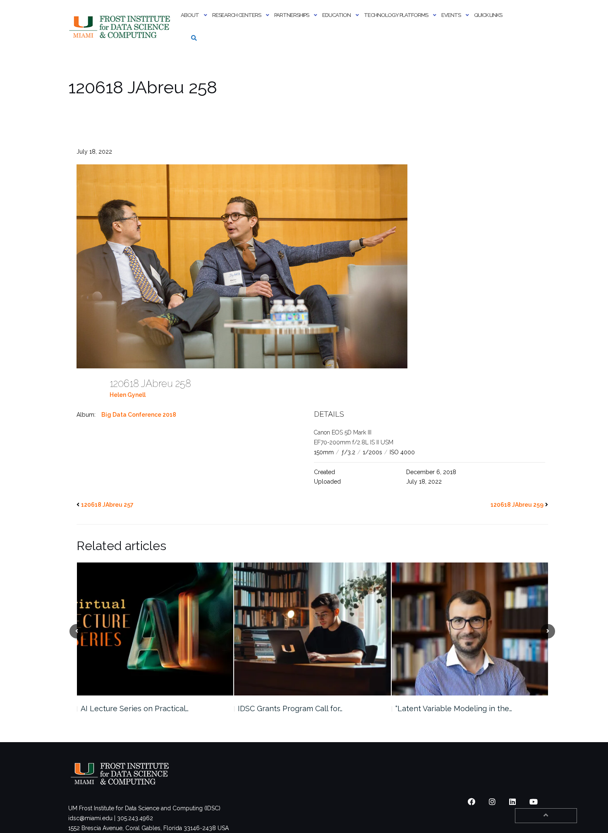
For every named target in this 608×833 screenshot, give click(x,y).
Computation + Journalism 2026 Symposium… (450, 713)
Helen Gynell (128, 395)
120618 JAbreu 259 (517, 504)
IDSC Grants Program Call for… (132, 708)
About (190, 15)
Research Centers (236, 15)
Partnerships (291, 15)
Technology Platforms (396, 15)
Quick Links (488, 15)
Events (451, 15)
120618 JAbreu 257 (107, 504)
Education (336, 15)
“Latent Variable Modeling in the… (296, 708)
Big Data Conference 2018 (138, 414)
